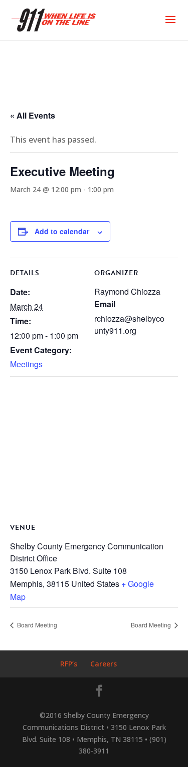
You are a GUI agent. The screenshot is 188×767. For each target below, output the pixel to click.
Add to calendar (62, 231)
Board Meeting (36, 624)
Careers (103, 663)
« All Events (32, 115)
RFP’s (68, 663)
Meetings (26, 364)
